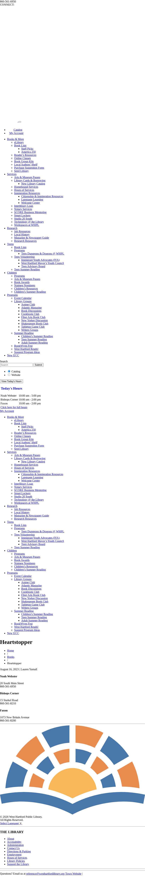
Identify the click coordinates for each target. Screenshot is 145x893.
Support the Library (18, 864)
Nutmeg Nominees (24, 285)
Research (12, 228)
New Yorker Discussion (34, 320)
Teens (10, 244)
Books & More (15, 139)
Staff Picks (27, 148)
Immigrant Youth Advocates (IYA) (40, 259)
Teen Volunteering (24, 256)
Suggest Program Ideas (27, 352)
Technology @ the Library (29, 221)
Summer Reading (24, 333)
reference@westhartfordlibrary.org (45, 873)
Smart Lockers (22, 215)
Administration (15, 845)
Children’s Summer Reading (30, 291)
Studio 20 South (23, 218)
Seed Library (21, 170)
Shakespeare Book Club (34, 323)
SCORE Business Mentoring (30, 212)
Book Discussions (31, 310)
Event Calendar (22, 298)
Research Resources (25, 240)
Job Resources (22, 231)
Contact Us (13, 848)
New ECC (13, 355)
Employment (14, 854)
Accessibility (14, 841)
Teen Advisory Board (33, 266)
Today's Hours (11, 388)
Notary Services (23, 209)
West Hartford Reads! (26, 348)
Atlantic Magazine (31, 307)
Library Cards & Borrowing (29, 180)
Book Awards (22, 282)
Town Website (73, 873)
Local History (22, 234)
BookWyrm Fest (23, 345)
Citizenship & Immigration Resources (42, 196)
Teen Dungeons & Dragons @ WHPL (42, 253)
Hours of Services (24, 189)
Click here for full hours (14, 407)
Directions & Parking (19, 851)
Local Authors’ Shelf (25, 164)
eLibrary (19, 142)
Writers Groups (29, 329)
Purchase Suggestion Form (29, 167)
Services (11, 174)
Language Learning (32, 199)
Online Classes (22, 158)
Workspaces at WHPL (26, 224)
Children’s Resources (26, 288)
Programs (19, 250)
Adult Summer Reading (34, 342)
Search (4, 361)
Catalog (15, 371)
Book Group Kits (24, 161)
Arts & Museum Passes (27, 177)
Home (10, 650)
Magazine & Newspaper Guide (31, 237)
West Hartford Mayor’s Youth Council (42, 263)
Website (15, 374)
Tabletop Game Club (33, 326)
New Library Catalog (33, 183)
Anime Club (28, 304)
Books (10, 656)
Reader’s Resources (25, 155)
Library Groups (22, 301)
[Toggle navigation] (19, 121)
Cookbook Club (30, 314)
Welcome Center (30, 202)
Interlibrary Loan (23, 205)
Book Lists (20, 145)
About (10, 838)
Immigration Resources (27, 193)
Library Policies (16, 860)
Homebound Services (26, 186)
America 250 (28, 151)
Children (12, 272)
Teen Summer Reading (27, 269)
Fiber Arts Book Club (33, 317)
